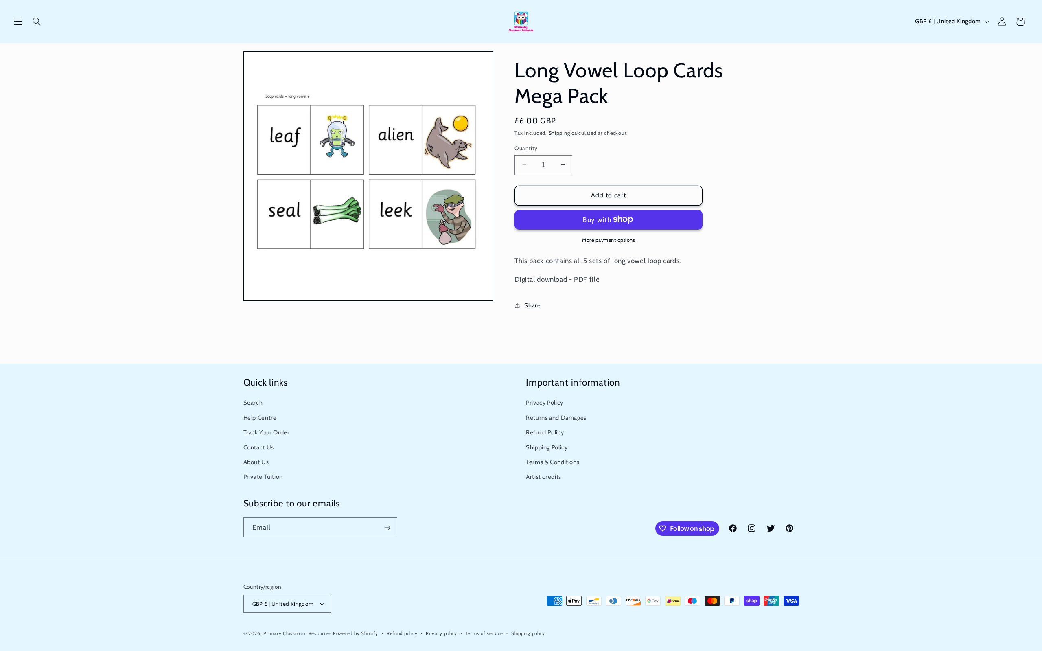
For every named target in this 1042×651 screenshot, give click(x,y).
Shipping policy (528, 633)
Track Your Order (266, 432)
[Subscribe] (387, 527)
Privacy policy (441, 633)
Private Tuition (263, 476)
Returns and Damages (556, 417)
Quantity (525, 148)
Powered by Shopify (355, 633)
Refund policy (402, 633)
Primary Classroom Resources (297, 633)
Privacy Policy (544, 402)
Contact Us (258, 447)
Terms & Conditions (552, 462)
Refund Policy (545, 432)
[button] (18, 21)
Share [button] (532, 305)
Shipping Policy (546, 447)
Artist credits (543, 476)
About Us (256, 462)
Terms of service (484, 633)
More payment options (608, 240)
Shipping (559, 133)
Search (253, 402)
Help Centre (260, 417)
